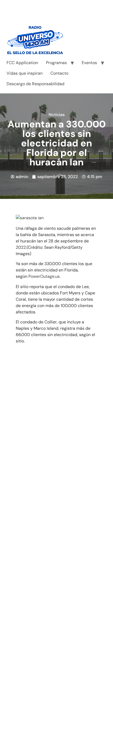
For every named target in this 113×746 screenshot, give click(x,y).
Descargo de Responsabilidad (35, 84)
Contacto (59, 73)
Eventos (89, 62)
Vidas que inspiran (25, 73)
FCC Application (22, 62)
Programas (56, 62)
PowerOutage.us (44, 276)
